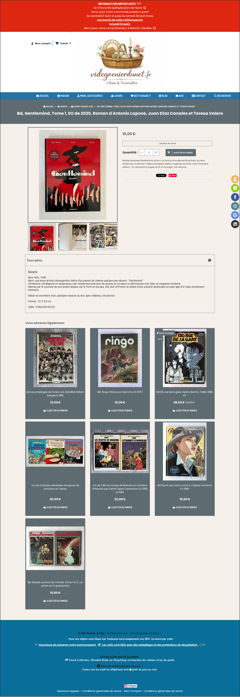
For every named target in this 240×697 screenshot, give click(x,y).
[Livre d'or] (235, 188)
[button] (113, 237)
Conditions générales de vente (101, 691)
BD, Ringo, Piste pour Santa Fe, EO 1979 (120, 392)
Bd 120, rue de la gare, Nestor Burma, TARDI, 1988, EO (184, 393)
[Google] (235, 215)
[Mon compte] (235, 179)
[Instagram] (235, 206)
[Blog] (235, 224)
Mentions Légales (68, 691)
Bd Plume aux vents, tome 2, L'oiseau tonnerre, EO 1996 (184, 487)
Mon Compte (132, 691)
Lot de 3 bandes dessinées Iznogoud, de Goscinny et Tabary (55, 487)
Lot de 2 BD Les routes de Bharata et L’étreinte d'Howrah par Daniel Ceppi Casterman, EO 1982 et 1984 (120, 489)
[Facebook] (235, 197)
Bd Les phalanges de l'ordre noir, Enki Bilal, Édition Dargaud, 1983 (55, 393)
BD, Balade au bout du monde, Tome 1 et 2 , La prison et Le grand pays (55, 584)
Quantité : (130, 152)
